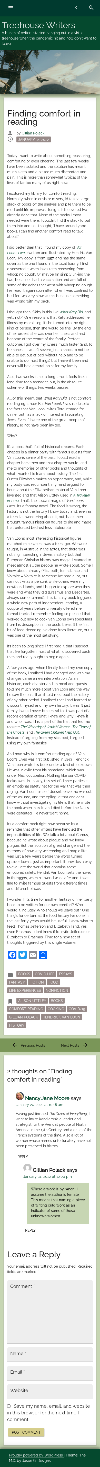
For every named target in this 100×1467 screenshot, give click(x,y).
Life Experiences (25, 990)
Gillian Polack (33, 133)
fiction (36, 982)
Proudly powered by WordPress (36, 1455)
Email (17, 1372)
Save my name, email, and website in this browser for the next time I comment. (48, 1413)
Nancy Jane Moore (47, 1098)
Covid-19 (77, 1009)
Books (24, 974)
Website (19, 1390)
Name (18, 1353)
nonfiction (57, 990)
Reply (22, 1157)
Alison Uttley (32, 1000)
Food (53, 982)
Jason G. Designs (36, 1461)
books (57, 1000)
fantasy (17, 982)
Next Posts (74, 1045)
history (16, 1025)
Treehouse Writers (38, 25)
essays (65, 974)
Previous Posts (28, 1045)
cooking (56, 1009)
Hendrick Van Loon (61, 1017)
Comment (22, 1286)
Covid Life (44, 974)
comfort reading (26, 1009)
